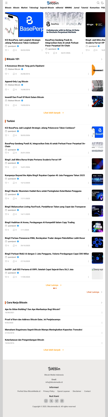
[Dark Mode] (102, 3)
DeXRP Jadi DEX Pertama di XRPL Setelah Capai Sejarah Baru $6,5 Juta (39, 269)
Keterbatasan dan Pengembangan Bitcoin (24, 339)
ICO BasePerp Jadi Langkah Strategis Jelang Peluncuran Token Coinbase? (22, 41)
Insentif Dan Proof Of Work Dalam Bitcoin (24, 97)
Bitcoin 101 (13, 59)
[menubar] (6, 3)
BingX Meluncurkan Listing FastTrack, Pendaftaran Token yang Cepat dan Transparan (45, 206)
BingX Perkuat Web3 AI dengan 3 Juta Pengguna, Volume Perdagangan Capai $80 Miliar (47, 253)
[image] (97, 70)
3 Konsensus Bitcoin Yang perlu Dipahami (24, 65)
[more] (101, 59)
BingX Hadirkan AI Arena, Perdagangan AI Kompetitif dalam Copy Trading (40, 222)
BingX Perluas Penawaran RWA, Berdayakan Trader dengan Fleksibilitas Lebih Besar (45, 238)
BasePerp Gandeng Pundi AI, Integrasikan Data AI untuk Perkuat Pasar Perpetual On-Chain (61, 43)
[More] (42, 50)
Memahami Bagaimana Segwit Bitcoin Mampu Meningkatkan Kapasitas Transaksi (43, 329)
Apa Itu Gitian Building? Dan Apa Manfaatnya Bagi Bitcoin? (32, 309)
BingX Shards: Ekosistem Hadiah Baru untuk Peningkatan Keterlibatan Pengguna (43, 191)
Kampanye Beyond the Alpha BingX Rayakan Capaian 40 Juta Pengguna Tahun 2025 (45, 175)
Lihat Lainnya (52, 285)
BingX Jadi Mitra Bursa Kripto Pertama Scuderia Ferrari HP (33, 159)
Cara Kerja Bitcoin (17, 303)
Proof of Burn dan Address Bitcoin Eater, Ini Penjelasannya (32, 319)
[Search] (98, 3)
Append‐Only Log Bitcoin (16, 81)
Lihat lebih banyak (52, 112)
